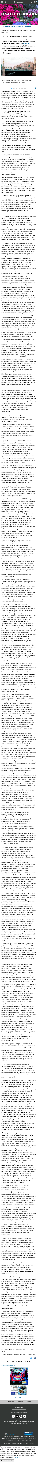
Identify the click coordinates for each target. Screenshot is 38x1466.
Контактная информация (19, 1412)
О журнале (18, 2)
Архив (29, 1402)
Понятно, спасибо (7, 1461)
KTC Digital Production (28, 1443)
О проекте (10, 1402)
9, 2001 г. (26, 43)
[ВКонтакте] (35, 1358)
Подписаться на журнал (19, 20)
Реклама (20, 1402)
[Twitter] (31, 1358)
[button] (34, 65)
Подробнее (17, 1457)
